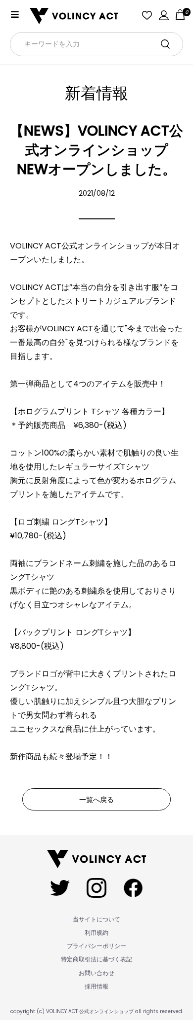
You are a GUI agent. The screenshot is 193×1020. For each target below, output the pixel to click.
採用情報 (96, 986)
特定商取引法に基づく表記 (96, 959)
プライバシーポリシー (96, 946)
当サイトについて (96, 919)
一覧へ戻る (96, 800)
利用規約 (96, 932)
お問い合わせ (96, 973)
